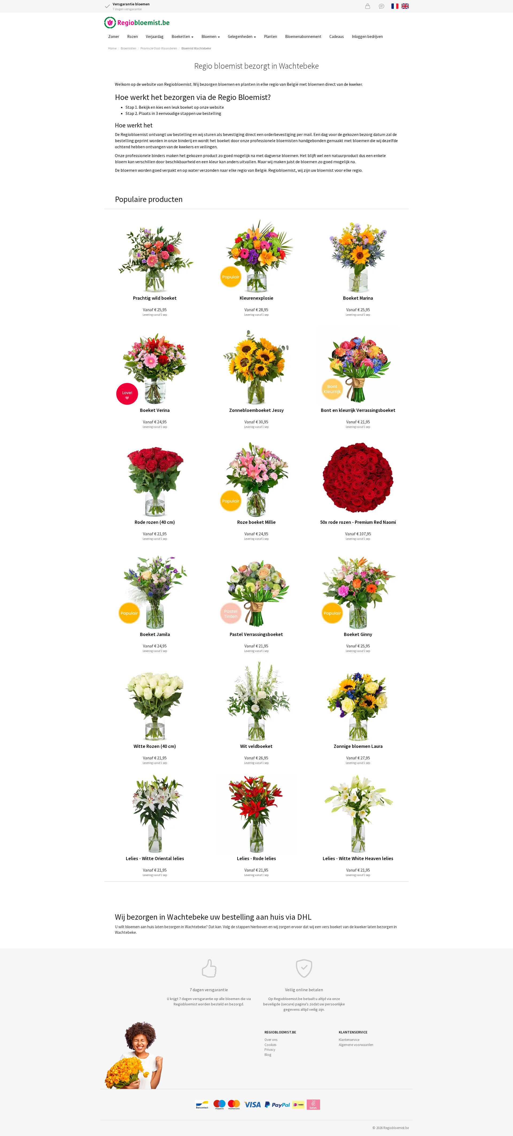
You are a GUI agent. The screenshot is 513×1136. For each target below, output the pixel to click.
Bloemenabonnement (303, 36)
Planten (270, 36)
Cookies (270, 1045)
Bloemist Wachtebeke (196, 48)
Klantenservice (349, 1039)
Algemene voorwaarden (356, 1045)
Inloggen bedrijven (367, 36)
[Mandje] (367, 6)
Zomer (113, 36)
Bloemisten (128, 48)
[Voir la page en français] (395, 5)
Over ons (271, 1039)
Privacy (270, 1049)
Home (112, 48)
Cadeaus (336, 36)
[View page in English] (405, 5)
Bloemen (209, 36)
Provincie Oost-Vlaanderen (159, 48)
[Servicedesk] (381, 6)
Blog (268, 1054)
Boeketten (181, 36)
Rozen (132, 36)
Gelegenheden (240, 36)
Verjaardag (155, 36)
